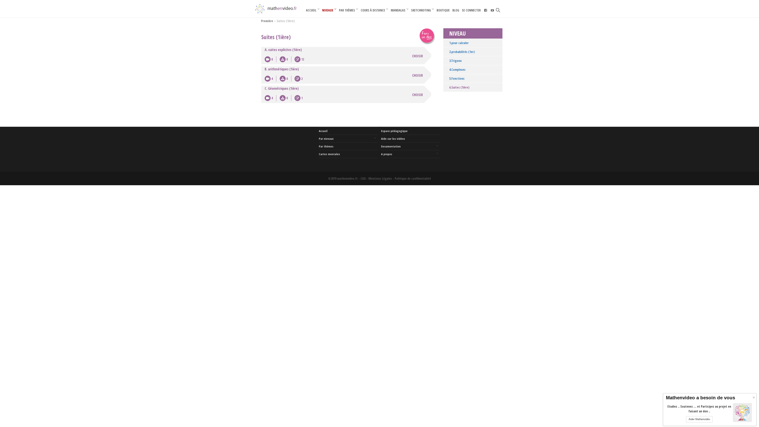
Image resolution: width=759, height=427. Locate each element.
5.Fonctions (456, 78)
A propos (386, 154)
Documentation (391, 146)
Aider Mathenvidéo (699, 419)
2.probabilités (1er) (462, 52)
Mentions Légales (380, 178)
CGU (363, 178)
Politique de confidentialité (413, 178)
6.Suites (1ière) (459, 87)
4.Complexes (457, 69)
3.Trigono (455, 61)
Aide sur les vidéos (393, 139)
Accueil (323, 131)
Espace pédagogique (394, 131)
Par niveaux (326, 139)
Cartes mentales (329, 154)
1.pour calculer (459, 43)
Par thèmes (326, 146)
